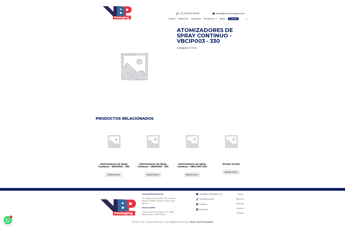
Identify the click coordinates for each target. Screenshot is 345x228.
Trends (192, 48)
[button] (8, 220)
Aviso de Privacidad (201, 222)
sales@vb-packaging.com (230, 13)
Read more (114, 174)
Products (209, 18)
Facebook (203, 209)
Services (196, 18)
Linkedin (203, 204)
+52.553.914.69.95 (189, 13)
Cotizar (233, 18)
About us (183, 18)
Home (171, 18)
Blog (222, 18)
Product (240, 208)
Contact (240, 213)
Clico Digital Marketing (176, 222)
